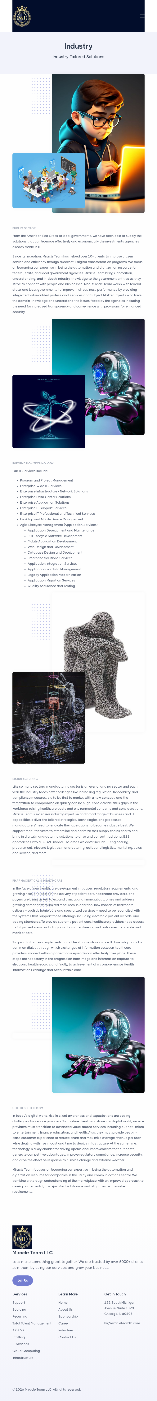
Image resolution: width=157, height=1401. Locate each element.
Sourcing (19, 1309)
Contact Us (67, 1337)
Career (63, 1323)
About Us (65, 1309)
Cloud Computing (26, 1351)
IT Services (20, 1344)
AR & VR (18, 1330)
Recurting (19, 1316)
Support (18, 1302)
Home (63, 1302)
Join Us (22, 1280)
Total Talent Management (32, 1323)
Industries (66, 1330)
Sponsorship (68, 1316)
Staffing (18, 1337)
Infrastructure (22, 1358)
